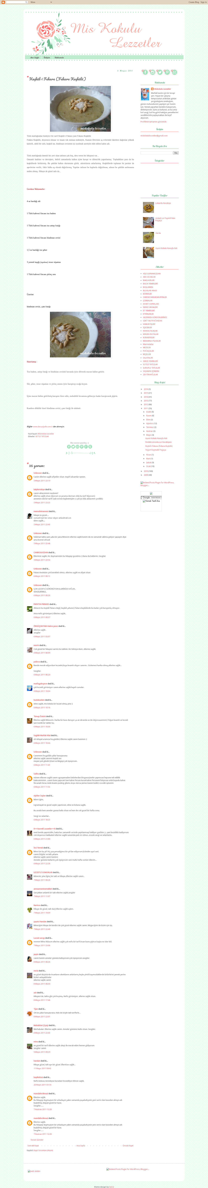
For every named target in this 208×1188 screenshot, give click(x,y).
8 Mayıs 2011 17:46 (42, 1000)
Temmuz (150, 427)
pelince (37, 662)
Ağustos (150, 423)
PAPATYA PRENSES (41, 604)
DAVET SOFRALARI (151, 304)
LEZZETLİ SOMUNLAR (43, 872)
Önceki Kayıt (128, 1145)
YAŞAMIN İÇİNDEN (151, 371)
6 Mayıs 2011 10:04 (42, 691)
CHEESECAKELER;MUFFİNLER (155, 297)
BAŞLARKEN (148, 287)
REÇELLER (147, 354)
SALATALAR (148, 358)
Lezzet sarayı (39, 938)
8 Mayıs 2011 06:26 (42, 962)
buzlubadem (39, 700)
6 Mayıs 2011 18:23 (42, 820)
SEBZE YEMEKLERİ (150, 361)
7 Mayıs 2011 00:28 (42, 880)
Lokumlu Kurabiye (163, 203)
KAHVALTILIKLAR (150, 331)
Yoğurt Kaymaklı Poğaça (155, 450)
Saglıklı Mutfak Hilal (42, 735)
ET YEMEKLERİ (149, 310)
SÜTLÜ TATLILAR (42, 436)
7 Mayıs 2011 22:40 (42, 929)
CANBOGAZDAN (41, 552)
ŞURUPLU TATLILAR (151, 368)
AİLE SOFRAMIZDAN (151, 273)
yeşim (36, 954)
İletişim (47, 57)
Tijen (36, 1009)
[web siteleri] (34, 1171)
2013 (146, 401)
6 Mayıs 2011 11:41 (42, 765)
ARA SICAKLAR (149, 277)
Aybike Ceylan (40, 796)
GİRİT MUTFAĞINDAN (152, 321)
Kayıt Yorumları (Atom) (43, 1150)
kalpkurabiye (39, 489)
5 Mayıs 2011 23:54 (42, 560)
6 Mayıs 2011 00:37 (42, 617)
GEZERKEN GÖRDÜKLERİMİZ (155, 317)
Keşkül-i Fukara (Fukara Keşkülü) (159, 446)
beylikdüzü (38, 1077)
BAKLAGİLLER (148, 280)
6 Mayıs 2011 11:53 (42, 787)
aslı (35, 992)
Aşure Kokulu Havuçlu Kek (166, 248)
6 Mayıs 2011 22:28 (42, 863)
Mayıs (149, 435)
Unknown (38, 473)
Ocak (148, 466)
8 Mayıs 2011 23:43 (42, 1033)
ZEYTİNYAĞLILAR (150, 374)
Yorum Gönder (37, 1140)
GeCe (111, 1187)
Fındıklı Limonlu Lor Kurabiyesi (158, 442)
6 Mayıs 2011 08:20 (42, 675)
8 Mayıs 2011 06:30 (42, 984)
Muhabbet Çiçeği (41, 1025)
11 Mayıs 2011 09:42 (42, 1068)
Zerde (158, 233)
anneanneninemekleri (43, 889)
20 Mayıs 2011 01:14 (42, 1085)
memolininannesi (41, 511)
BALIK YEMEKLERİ (150, 284)
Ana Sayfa (34, 57)
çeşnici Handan (40, 921)
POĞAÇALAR (148, 351)
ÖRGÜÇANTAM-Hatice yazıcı (46, 626)
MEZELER (147, 347)
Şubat (149, 462)
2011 (146, 408)
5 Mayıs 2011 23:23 (42, 502)
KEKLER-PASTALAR (150, 334)
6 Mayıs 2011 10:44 (42, 743)
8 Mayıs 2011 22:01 (42, 1016)
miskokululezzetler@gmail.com (154, 136)
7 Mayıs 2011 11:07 (42, 896)
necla (36, 971)
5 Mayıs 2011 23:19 (42, 480)
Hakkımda (59, 57)
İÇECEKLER (147, 327)
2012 (146, 404)
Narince (37, 905)
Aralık (149, 412)
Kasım (149, 415)
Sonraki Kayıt (33, 1145)
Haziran (149, 431)
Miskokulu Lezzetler (162, 89)
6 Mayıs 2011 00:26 (42, 595)
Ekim (148, 419)
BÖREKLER (147, 294)
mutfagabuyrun (40, 684)
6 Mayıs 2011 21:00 (42, 839)
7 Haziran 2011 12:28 (43, 1109)
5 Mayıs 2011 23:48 (42, 543)
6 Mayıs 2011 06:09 (42, 653)
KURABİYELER (148, 337)
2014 (146, 397)
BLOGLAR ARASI (150, 290)
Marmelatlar (148, 344)
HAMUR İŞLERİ (149, 324)
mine (36, 1042)
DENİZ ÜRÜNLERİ (150, 307)
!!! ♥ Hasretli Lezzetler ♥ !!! (44, 829)
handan (37, 1061)
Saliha (36, 774)
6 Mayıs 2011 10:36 (42, 726)
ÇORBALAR (147, 300)
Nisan (149, 455)
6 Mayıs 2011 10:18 (42, 707)
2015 (146, 393)
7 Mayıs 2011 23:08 (42, 945)
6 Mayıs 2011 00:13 (42, 576)
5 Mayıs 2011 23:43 (42, 524)
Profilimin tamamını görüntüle (153, 122)
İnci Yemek (38, 848)
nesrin (36, 645)
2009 (146, 475)
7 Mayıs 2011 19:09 (42, 913)
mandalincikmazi (41, 1093)
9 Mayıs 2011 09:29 (42, 1052)
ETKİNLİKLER (148, 314)
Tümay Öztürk (40, 716)
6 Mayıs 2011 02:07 (42, 636)
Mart (148, 458)
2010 (146, 471)
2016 (146, 389)
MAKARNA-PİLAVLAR (152, 341)
